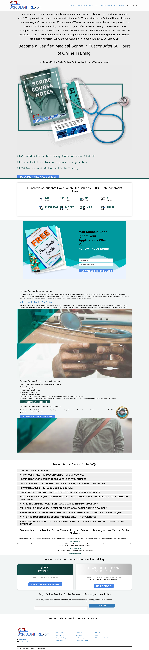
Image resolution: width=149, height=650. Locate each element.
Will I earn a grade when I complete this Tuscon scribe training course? (63, 508)
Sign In (121, 5)
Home (71, 5)
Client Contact (59, 640)
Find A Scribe (59, 632)
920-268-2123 (22, 639)
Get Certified (79, 635)
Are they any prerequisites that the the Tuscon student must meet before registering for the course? (74, 498)
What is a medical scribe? (35, 470)
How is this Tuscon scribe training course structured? (53, 479)
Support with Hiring (61, 638)
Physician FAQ (60, 635)
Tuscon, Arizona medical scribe (97, 601)
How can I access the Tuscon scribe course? (46, 488)
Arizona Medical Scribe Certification (36, 302)
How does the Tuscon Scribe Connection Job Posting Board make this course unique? (71, 512)
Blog (96, 5)
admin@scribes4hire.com (25, 642)
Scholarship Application (81, 638)
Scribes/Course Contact (82, 640)
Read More (103, 586)
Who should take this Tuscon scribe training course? (52, 475)
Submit (102, 606)
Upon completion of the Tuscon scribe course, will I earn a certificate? (63, 483)
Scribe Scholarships (38, 416)
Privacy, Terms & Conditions (102, 638)
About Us (97, 632)
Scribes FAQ (79, 632)
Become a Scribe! (35, 402)
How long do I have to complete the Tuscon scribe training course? (61, 492)
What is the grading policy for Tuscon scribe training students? (59, 504)
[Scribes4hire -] (25, 6)
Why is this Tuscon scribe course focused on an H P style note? (58, 517)
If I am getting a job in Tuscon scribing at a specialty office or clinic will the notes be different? (72, 522)
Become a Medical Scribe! (38, 176)
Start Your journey (45, 584)
